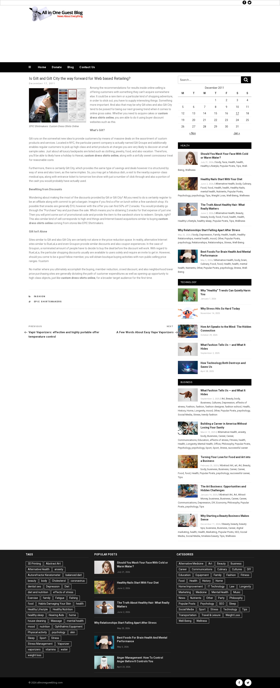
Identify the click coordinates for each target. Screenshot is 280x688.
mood (213, 238)
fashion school (233, 406)
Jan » (237, 133)
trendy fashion (209, 414)
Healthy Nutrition (63, 609)
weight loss (34, 655)
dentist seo (34, 586)
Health (231, 162)
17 (237, 113)
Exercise (33, 597)
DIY (213, 502)
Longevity (199, 410)
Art (223, 398)
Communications (187, 440)
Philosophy (228, 443)
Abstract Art (226, 465)
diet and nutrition (38, 592)
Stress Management (40, 643)
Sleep (31, 638)
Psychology (184, 195)
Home (42, 67)
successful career (238, 447)
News (182, 597)
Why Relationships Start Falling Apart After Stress (209, 230)
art (235, 465)
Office (217, 443)
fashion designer (214, 406)
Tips (238, 166)
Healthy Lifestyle (210, 166)
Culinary (246, 183)
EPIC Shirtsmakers (48, 301)
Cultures (216, 402)
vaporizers (34, 649)
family (46, 597)
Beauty (239, 213)
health (239, 162)
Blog (70, 67)
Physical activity (37, 632)
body (218, 162)
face (224, 162)
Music (236, 592)
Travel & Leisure (211, 615)
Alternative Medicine (191, 563)
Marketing (211, 532)
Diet (67, 586)
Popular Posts (227, 166)
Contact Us (87, 67)
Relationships (199, 242)
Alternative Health (225, 183)
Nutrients (221, 191)
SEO (237, 532)
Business (206, 402)
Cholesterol (59, 580)
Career (221, 436)
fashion (200, 406)
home (72, 615)
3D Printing (34, 563)
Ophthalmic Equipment (68, 626)
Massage (56, 620)
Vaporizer (63, 643)
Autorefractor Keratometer (44, 575)
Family (216, 234)
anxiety (242, 432)
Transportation (188, 615)
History (182, 410)
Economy (221, 502)
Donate (57, 67)
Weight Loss (218, 195)
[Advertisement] (178, 33)
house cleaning (37, 620)
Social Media (185, 414)
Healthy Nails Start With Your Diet (221, 179)
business (212, 469)
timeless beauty (209, 536)
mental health (208, 191)
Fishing (73, 597)
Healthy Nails (237, 187)
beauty (204, 216)
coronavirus (78, 580)
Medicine (201, 592)
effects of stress (219, 440)
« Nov (192, 133)
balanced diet (74, 575)
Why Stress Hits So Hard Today (220, 308)
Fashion (40, 296)
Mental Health (205, 443)
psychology (198, 195)
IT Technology (216, 586)
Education (203, 440)
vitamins (51, 649)
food (210, 187)
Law (232, 586)
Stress (227, 242)
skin (72, 632)
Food (203, 187)
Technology (230, 609)
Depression (205, 234)
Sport (209, 447)
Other (220, 238)
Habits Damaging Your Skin (54, 603)
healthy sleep (204, 220)
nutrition (45, 626)
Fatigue (59, 597)
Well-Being (232, 195)
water (64, 649)
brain (244, 260)
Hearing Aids (56, 615)
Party (221, 597)
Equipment (202, 575)
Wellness (190, 170)
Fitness (234, 440)
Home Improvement (191, 586)
